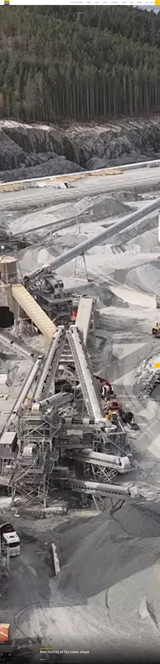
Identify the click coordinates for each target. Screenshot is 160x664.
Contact (157, 337)
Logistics (97, 2)
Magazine (139, 2)
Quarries (88, 2)
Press (146, 2)
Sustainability (114, 2)
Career (131, 2)
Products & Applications (77, 2)
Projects (105, 2)
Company (124, 2)
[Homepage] (4, 2)
